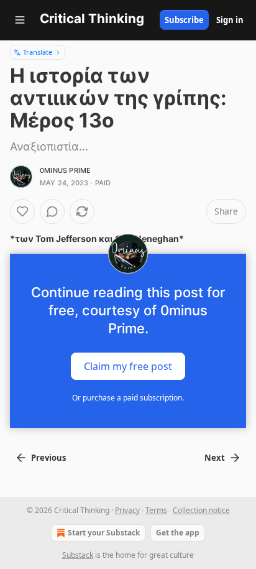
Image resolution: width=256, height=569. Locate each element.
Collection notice (201, 510)
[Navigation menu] (19, 19)
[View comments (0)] (52, 211)
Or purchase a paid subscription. (128, 397)
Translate (37, 52)
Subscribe (184, 19)
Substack (77, 555)
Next (214, 457)
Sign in (230, 19)
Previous (48, 457)
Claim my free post (128, 366)
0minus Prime (65, 170)
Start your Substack (104, 532)
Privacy (127, 510)
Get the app (177, 532)
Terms (156, 510)
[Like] (22, 211)
